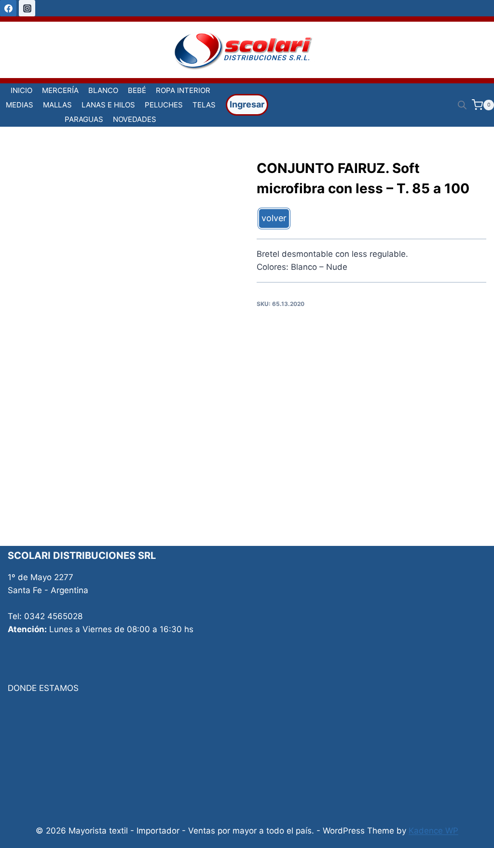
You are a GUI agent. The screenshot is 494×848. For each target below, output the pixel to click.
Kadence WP (433, 830)
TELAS (204, 104)
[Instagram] (27, 8)
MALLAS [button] (57, 104)
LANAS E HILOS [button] (108, 104)
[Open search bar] (462, 105)
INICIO (21, 90)
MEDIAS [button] (19, 104)
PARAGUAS (84, 119)
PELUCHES (164, 104)
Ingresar (247, 104)
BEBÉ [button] (137, 90)
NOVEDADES (134, 119)
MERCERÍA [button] (60, 90)
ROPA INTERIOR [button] (183, 90)
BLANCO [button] (103, 90)
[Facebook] (8, 8)
